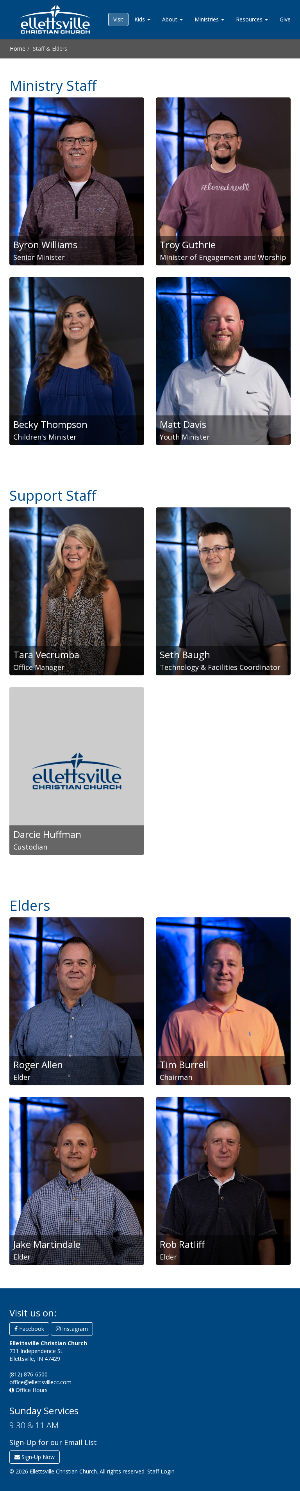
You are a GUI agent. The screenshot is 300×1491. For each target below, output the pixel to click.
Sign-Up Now (37, 1457)
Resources (250, 19)
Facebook (31, 1328)
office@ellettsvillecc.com (40, 1382)
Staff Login (161, 1471)
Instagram (74, 1328)
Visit (118, 19)
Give (285, 19)
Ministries (207, 19)
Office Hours (31, 1390)
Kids (140, 19)
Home (17, 48)
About (170, 19)
